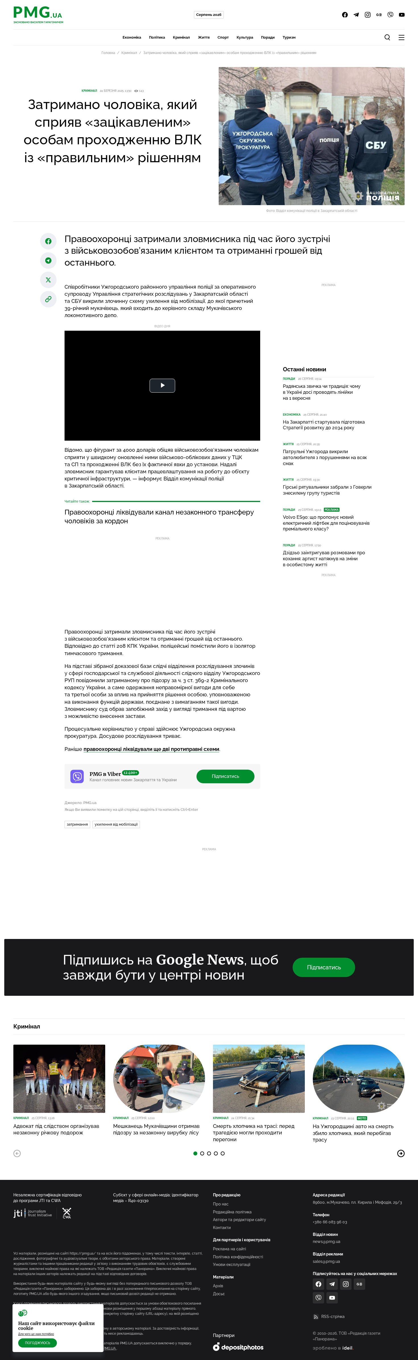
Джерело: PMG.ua (80, 803)
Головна (108, 53)
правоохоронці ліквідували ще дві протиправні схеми (151, 749)
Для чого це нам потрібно (36, 1334)
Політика (157, 37)
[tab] (195, 1153)
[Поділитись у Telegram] (48, 260)
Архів (218, 1286)
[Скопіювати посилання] (48, 299)
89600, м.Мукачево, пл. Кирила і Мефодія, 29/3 (357, 1202)
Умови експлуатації (231, 1264)
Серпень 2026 (209, 15)
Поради (268, 37)
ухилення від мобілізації (116, 824)
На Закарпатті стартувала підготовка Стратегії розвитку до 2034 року (324, 425)
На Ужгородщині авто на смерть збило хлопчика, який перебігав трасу (353, 1133)
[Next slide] (401, 1153)
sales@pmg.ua (326, 1261)
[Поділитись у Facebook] (48, 241)
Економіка (132, 37)
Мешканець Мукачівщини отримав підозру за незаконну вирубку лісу (156, 1129)
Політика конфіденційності (238, 1257)
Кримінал (181, 37)
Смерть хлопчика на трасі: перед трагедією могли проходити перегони (254, 1132)
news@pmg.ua (326, 1241)
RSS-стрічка (333, 1316)
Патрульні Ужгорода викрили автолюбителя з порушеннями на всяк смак (325, 457)
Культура (245, 37)
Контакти (222, 1227)
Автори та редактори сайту (239, 1219)
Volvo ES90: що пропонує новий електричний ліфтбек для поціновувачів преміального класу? (326, 523)
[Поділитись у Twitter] (48, 280)
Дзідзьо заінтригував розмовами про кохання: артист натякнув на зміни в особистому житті (324, 558)
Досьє (219, 1294)
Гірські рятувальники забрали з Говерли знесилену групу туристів (327, 490)
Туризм (289, 37)
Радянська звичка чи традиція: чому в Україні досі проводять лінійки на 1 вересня (322, 392)
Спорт (223, 37)
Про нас (221, 1204)
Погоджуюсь (37, 1343)
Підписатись (225, 776)
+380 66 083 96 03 (330, 1222)
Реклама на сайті (229, 1249)
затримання (77, 824)
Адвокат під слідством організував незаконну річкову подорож (56, 1129)
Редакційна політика (232, 1212)
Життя (204, 37)
